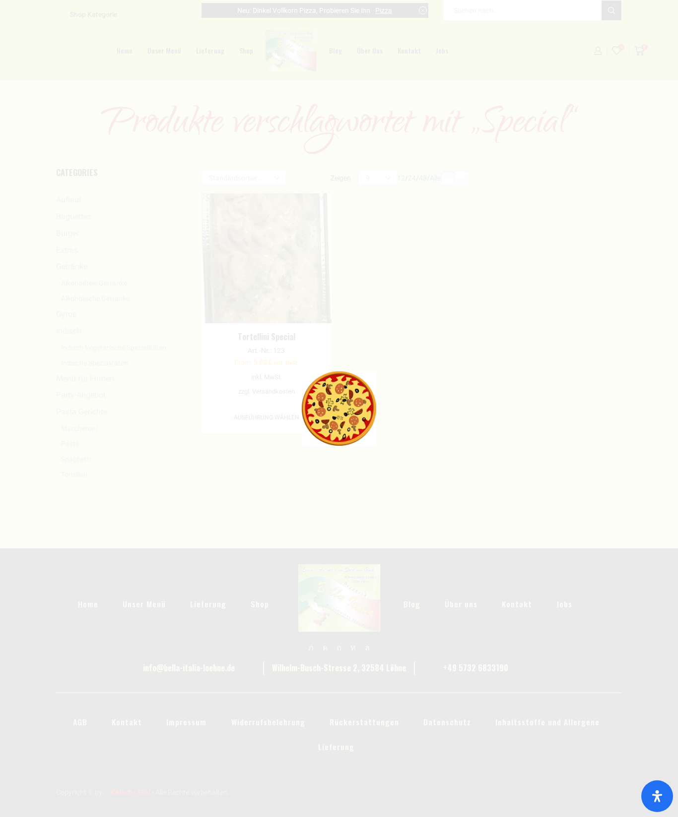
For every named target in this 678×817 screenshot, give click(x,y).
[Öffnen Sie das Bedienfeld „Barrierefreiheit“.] (657, 796)
